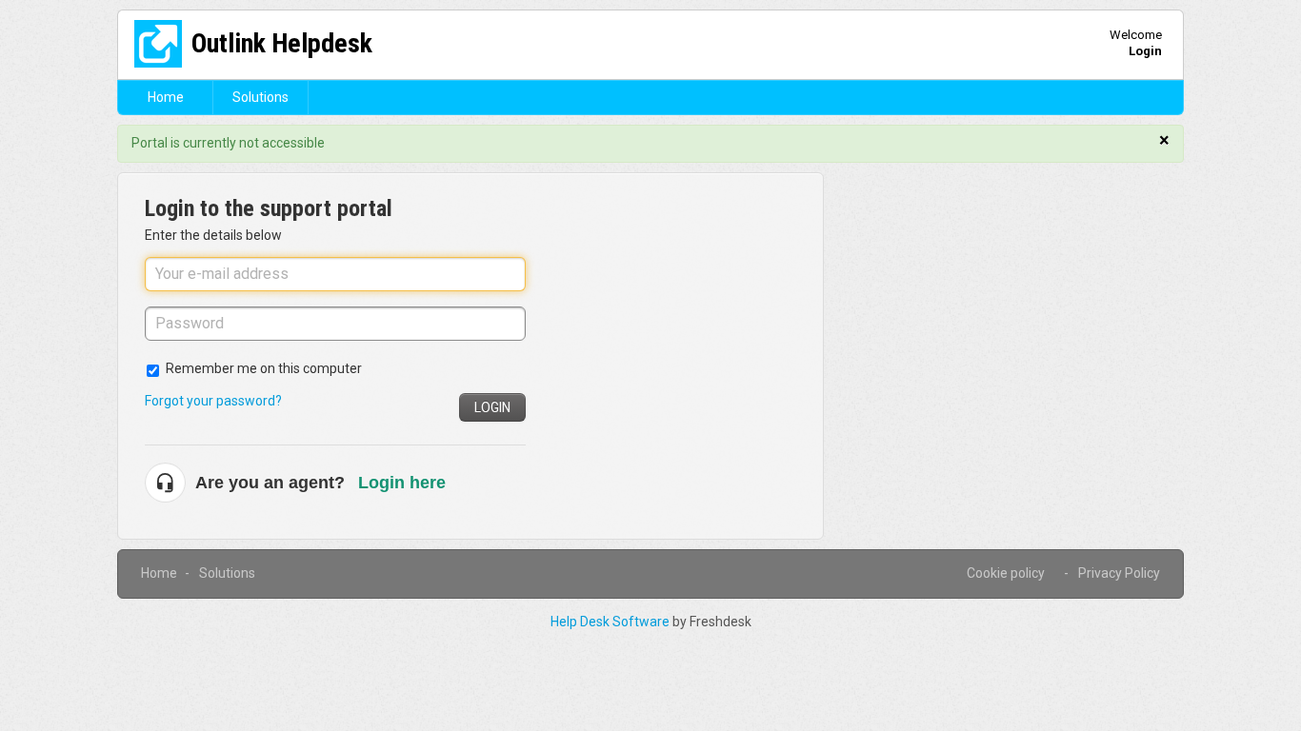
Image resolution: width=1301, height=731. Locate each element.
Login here (402, 482)
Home (166, 97)
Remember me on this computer (264, 368)
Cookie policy (1006, 573)
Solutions (260, 97)
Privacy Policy (1119, 573)
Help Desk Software (611, 621)
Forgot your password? (213, 400)
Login (492, 407)
